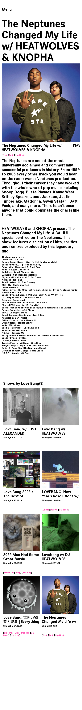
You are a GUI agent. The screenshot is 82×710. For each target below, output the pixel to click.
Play (76, 145)
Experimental (21, 632)
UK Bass (63, 509)
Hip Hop (19, 155)
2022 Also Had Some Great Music (21, 557)
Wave (54, 509)
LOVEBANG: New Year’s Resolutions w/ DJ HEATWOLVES (60, 496)
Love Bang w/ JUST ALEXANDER (20, 431)
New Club (9, 572)
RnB (11, 155)
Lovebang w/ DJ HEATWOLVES (56, 557)
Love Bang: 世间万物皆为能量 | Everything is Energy (21, 621)
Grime (46, 509)
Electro (8, 632)
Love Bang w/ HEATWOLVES (54, 431)
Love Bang (30, 383)
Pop (4, 155)
